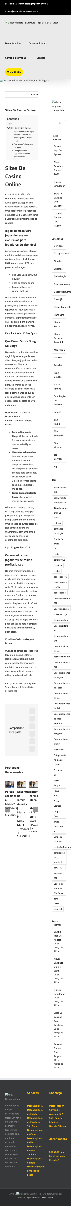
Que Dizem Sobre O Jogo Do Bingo (23, 146)
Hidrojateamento (59, 307)
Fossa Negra (57, 783)
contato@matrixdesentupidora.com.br (21, 11)
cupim (57, 571)
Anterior (34, 94)
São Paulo (57, 421)
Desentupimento (59, 291)
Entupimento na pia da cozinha (60, 760)
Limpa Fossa (57, 324)
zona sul (58, 909)
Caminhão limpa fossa (58, 543)
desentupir (59, 749)
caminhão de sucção (58, 531)
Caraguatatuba (59, 253)
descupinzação (61, 614)
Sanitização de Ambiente (59, 400)
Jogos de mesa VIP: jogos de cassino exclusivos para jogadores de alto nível (24, 136)
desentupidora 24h (61, 638)
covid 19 (58, 565)
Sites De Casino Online (20, 128)
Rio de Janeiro (57, 386)
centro (57, 554)
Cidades (58, 261)
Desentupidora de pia (61, 649)
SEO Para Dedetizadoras (42, 1197)
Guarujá (58, 299)
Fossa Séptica (57, 803)
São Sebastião (59, 433)
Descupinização (59, 284)
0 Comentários (11, 813)
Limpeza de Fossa (58, 839)
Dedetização (59, 276)
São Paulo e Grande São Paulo (58, 888)
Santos (57, 412)
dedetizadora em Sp (60, 585)
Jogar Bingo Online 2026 (17, 547)
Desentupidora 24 (61, 628)
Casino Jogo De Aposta (58, 150)
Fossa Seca (56, 793)
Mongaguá (59, 350)
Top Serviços (58, 457)
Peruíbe (58, 365)
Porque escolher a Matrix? (10, 797)
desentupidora (61, 620)
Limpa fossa (57, 814)
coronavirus (59, 559)
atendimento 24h (60, 490)
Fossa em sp (58, 772)
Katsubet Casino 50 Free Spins (21, 333)
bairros (57, 523)
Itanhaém (59, 314)
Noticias (58, 357)
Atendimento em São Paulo (60, 513)
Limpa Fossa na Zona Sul (58, 338)
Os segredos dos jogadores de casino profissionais (22, 153)
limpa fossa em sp (58, 826)
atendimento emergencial (60, 500)
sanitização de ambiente (59, 857)
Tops (56, 466)
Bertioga (58, 246)
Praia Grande (58, 375)
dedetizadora (60, 576)
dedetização (60, 592)
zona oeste (56, 901)
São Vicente (58, 445)
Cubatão (58, 269)
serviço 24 (59, 867)
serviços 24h (58, 876)
